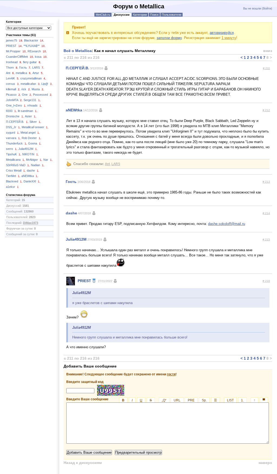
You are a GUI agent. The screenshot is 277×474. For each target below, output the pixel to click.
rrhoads (34, 105)
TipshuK (13, 154)
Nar (47, 159)
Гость (25, 67)
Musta (38, 89)
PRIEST (14, 45)
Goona (34, 143)
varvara (13, 138)
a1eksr (12, 186)
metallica (23, 73)
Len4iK (12, 78)
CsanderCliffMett (20, 56)
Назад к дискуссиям (83, 462)
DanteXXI (32, 181)
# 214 (266, 213)
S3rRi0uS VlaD (18, 165)
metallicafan (30, 83)
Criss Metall (16, 170)
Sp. (204, 400)
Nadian (37, 165)
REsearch (37, 51)
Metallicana (15, 159)
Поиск (154, 14)
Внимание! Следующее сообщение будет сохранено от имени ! (121, 374)
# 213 (266, 181)
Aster (30, 116)
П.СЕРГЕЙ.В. (17, 121)
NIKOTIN (30, 154)
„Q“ (164, 400)
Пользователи (171, 14)
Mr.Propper (16, 51)
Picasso (13, 94)
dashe (33, 170)
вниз (267, 51)
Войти (267, 8)
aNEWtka (29, 176)
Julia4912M (28, 148)
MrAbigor (34, 159)
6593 (11, 110)
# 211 (266, 68)
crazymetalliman (33, 78)
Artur (37, 73)
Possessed (42, 94)
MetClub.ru (103, 14)
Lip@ (46, 83)
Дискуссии (122, 14)
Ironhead (14, 62)
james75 (14, 40)
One (27, 94)
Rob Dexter (31, 138)
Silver (35, 121)
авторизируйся (222, 33)
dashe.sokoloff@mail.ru (226, 224)
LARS (38, 67)
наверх (265, 462)
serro (11, 148)
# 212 (266, 110)
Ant (10, 73)
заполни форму (169, 38)
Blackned (14, 181)
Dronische (15, 116)
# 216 (266, 280)
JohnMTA (14, 100)
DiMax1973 (30, 222)
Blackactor (34, 40)
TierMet (13, 176)
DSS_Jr (13, 127)
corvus (12, 83)
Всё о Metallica (78, 51)
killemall (13, 89)
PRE (191, 400)
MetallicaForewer (35, 127)
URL (177, 400)
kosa (41, 56)
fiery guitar (32, 62)
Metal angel (30, 132)
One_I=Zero (16, 105)
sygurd (12, 132)
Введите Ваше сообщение (165, 399)
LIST (230, 400)
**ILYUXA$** (34, 45)
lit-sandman (27, 110)
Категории (140, 14)
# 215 (266, 239)
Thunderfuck (16, 143)
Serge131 (32, 100)
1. (242, 400)
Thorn (12, 67)
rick (26, 89)
